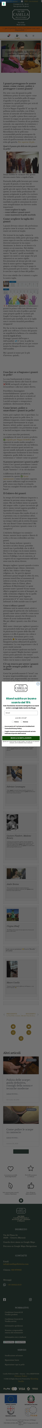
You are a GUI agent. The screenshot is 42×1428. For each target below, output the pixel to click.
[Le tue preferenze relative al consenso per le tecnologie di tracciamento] (4, 4)
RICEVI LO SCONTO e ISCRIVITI (21, 738)
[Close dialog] (38, 683)
